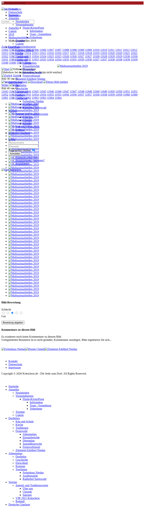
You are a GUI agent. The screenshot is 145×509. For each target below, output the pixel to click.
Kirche (19, 53)
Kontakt (13, 361)
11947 (65, 91)
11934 (58, 59)
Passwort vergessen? (27, 157)
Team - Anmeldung (40, 34)
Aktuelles (13, 18)
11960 (126, 94)
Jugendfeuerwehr (32, 72)
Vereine (12, 110)
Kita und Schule (25, 50)
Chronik (27, 120)
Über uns (28, 117)
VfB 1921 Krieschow (28, 126)
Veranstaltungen (24, 24)
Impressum (14, 367)
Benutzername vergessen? (30, 160)
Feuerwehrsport (31, 75)
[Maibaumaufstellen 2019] (72, 65)
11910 (96, 49)
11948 (80, 91)
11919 (96, 53)
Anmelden (15, 153)
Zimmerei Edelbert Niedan (30, 78)
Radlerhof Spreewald (34, 107)
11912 (126, 49)
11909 (80, 49)
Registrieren (22, 163)
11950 (111, 91)
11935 (65, 59)
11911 (111, 49)
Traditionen (22, 56)
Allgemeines (30, 62)
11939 (126, 59)
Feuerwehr (22, 59)
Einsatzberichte (31, 66)
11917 (65, 53)
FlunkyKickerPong (33, 27)
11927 (80, 56)
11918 (80, 53)
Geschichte (22, 88)
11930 (126, 56)
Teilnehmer (36, 37)
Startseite (13, 14)
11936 (80, 59)
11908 (65, 49)
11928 (96, 56)
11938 (111, 59)
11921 (126, 53)
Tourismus (21, 98)
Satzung (27, 123)
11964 (58, 97)
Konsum (20, 94)
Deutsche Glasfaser (19, 133)
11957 (80, 94)
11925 (58, 56)
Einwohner (22, 91)
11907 (58, 49)
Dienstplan (29, 69)
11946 (58, 91)
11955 (58, 94)
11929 (111, 56)
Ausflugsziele (30, 104)
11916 (58, 53)
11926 (65, 56)
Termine (20, 40)
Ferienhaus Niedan (33, 101)
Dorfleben (14, 46)
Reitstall (20, 129)
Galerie (20, 43)
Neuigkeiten (22, 21)
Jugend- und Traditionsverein (32, 113)
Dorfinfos (21, 85)
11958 (96, 94)
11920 (111, 53)
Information (36, 30)
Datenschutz (15, 364)
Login (11, 139)
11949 (96, 91)
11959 (111, 94)
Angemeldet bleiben (19, 150)
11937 (96, 59)
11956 (65, 94)
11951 (126, 91)
